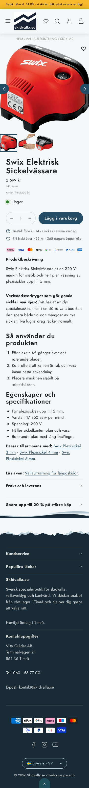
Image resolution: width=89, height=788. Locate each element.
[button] (8, 21)
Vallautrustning (41, 38)
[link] (69, 21)
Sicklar (66, 38)
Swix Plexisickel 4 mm (39, 452)
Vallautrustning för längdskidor (51, 473)
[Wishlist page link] (46, 21)
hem (19, 38)
